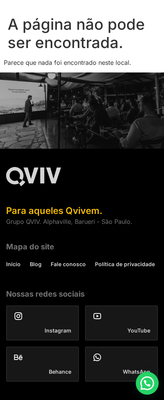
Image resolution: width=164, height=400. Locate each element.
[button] (147, 383)
